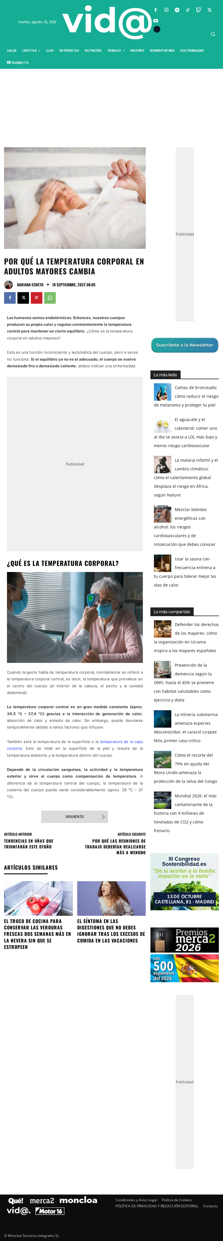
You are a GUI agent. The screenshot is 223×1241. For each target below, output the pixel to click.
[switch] (183, 619)
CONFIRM (71, 705)
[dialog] (111, 620)
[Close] (211, 527)
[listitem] (111, 606)
